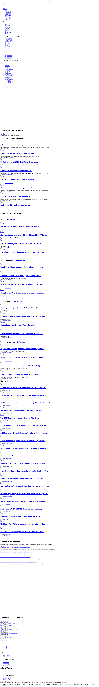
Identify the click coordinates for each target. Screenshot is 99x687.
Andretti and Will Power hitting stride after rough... (20, 276)
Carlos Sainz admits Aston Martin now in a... (18, 179)
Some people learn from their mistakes (7, 637)
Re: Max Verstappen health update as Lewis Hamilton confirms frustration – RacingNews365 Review (18, 562)
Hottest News (5, 644)
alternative (2, 639)
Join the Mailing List (6, 664)
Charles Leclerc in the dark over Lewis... (16, 171)
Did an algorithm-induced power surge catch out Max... (22, 410)
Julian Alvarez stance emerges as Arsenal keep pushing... (22, 357)
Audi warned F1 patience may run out (15, 205)
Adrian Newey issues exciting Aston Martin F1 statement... (23, 501)
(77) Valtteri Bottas (8, 57)
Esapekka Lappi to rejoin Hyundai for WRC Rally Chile (22, 316)
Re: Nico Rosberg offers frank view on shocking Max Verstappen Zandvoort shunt (15, 547)
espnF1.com (7, 65)
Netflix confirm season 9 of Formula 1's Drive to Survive (22, 463)
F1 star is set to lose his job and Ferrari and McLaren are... (23, 388)
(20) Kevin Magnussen (9, 47)
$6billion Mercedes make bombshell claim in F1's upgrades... (24, 433)
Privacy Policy (5, 656)
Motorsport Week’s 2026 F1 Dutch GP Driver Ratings (21, 509)
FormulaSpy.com (8, 70)
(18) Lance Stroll (8, 46)
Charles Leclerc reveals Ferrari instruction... (17, 153)
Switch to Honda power (4, 635)
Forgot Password (6, 672)
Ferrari (6, 26)
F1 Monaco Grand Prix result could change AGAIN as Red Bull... (26, 403)
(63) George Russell (8, 56)
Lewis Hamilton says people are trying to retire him (9, 629)
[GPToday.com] (49, 2)
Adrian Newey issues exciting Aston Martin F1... (19, 145)
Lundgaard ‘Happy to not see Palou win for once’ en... (21, 267)
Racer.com (7, 78)
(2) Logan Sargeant (8, 39)
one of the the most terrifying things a (7, 625)
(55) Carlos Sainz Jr (8, 55)
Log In (4, 671)
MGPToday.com (16, 220)
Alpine (6, 24)
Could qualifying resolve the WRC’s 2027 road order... (21, 308)
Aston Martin (7, 25)
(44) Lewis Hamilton (9, 54)
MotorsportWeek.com (9, 74)
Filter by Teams (8, 11)
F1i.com (6, 67)
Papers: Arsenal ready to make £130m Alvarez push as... (22, 349)
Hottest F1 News (8, 14)
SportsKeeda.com (8, 369)
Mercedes (7, 30)
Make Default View (4, 133)
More (4, 134)
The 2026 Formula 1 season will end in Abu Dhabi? (20, 418)
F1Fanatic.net (7, 66)
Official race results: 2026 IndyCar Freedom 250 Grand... (22, 284)
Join (5, 0)
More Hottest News (4, 535)
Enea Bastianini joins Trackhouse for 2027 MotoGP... (21, 243)
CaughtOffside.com (8, 361)
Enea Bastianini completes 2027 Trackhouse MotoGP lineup (23, 235)
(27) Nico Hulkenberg (9, 51)
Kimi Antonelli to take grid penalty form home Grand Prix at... (25, 448)
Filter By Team (5, 646)
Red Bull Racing (8, 32)
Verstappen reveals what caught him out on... (18, 188)
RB (5, 31)
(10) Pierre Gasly (8, 42)
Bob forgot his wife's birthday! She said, (7, 623)
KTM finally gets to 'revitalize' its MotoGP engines (20, 226)
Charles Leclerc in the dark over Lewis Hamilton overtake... (23, 478)
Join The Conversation (4, 640)
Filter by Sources (8, 13)
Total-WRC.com (16, 301)
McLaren (6, 29)
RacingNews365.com (9, 79)
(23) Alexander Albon (9, 49)
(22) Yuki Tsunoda (8, 48)
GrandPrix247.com (8, 73)
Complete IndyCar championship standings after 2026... (22, 293)
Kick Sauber (7, 28)
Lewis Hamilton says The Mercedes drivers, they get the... (22, 441)
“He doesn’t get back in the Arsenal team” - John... (20, 374)
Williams (6, 33)
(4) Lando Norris (8, 41)
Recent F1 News (8, 15)
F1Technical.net (8, 68)
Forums (4, 649)
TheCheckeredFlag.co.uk (9, 82)
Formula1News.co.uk (9, 69)
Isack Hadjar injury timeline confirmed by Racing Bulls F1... (24, 471)
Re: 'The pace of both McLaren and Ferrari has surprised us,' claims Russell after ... (15, 557)
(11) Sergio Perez (8, 43)
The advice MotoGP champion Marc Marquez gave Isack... (23, 252)
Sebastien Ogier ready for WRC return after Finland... (21, 334)
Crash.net (6, 64)
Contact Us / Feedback (7, 678)
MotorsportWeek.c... (9, 238)
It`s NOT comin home (4, 621)
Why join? (8, 0)
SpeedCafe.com (8, 81)
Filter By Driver (6, 647)
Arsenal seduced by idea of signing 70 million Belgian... (21, 366)
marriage (2, 631)
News (6, 10)
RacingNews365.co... (9, 496)
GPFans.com (7, 72)
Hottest (4, 7)
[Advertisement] (49, 103)
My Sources (7, 16)
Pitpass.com (7, 76)
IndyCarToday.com (17, 260)
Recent (4, 8)
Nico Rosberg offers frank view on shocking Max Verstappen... (24, 486)
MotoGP (6, 87)
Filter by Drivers (8, 12)
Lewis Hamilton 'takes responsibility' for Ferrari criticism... (23, 425)
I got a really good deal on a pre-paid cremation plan (9, 633)
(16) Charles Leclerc (8, 45)
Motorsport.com (8, 230)
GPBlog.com (7, 71)
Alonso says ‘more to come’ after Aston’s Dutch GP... (21, 516)
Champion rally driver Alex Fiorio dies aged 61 (18, 325)
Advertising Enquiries (7, 679)
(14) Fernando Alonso (9, 44)
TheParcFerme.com (8, 83)
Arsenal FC (7, 91)
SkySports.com (8, 80)
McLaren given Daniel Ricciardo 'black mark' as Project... (23, 395)
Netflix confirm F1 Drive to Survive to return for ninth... (22, 524)
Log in (1, 0)
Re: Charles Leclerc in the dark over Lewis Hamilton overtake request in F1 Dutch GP (16, 552)
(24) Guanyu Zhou (8, 50)
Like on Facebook (6, 663)
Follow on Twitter (6, 662)
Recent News (5, 645)
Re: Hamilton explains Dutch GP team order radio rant (10, 571)
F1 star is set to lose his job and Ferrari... (16, 196)
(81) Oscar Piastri (8, 58)
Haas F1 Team (7, 27)
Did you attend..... (3, 627)
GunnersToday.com (17, 342)
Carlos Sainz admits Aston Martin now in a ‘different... (22, 456)
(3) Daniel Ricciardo (8, 40)
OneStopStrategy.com (9, 75)
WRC (6, 88)
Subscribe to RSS (6, 665)
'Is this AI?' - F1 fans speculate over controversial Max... (22, 532)
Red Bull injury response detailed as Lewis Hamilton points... (24, 494)
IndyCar (6, 89)
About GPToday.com (6, 655)
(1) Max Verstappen (8, 38)
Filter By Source (6, 648)
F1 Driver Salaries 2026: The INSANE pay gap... (19, 162)
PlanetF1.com (7, 77)
